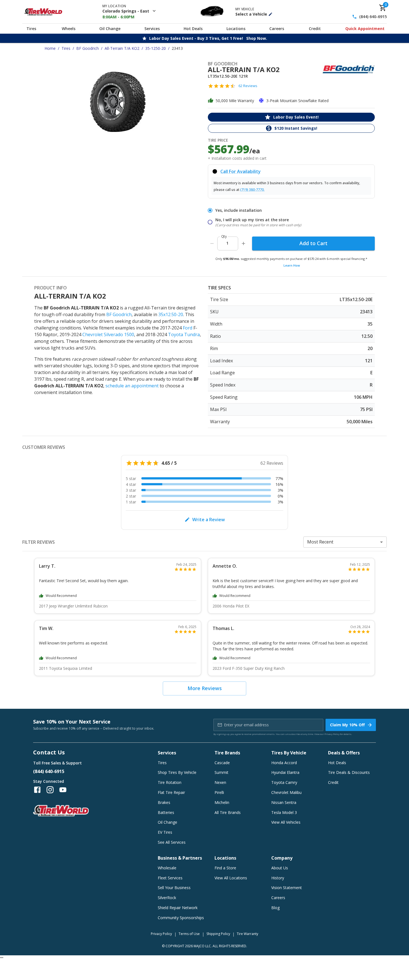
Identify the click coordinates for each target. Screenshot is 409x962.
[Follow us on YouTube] (63, 790)
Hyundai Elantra (285, 772)
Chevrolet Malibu (286, 792)
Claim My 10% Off (347, 724)
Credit (315, 28)
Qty (224, 236)
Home (50, 48)
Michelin (222, 802)
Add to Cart (313, 243)
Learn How (292, 265)
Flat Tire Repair (171, 792)
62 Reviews (247, 85)
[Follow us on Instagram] (50, 790)
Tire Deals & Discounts (349, 772)
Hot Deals (193, 28)
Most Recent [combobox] (320, 542)
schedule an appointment (132, 386)
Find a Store (225, 867)
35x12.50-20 (170, 314)
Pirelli (219, 792)
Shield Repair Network (178, 907)
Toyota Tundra (184, 334)
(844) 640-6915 (373, 16)
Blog (275, 907)
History (277, 877)
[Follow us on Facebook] (37, 790)
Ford (187, 328)
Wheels (68, 28)
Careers (276, 28)
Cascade (222, 762)
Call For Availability (240, 171)
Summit (221, 772)
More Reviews (205, 688)
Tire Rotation (169, 782)
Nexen (220, 782)
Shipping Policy (218, 933)
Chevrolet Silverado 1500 (108, 334)
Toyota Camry (284, 782)
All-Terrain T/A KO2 (122, 48)
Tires (31, 28)
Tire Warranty (247, 933)
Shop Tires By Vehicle (177, 772)
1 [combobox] (227, 243)
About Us (279, 867)
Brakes (164, 802)
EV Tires (165, 832)
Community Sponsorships (181, 917)
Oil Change (109, 28)
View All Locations (231, 877)
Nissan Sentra (283, 802)
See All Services (172, 842)
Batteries (166, 812)
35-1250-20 (155, 48)
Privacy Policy (331, 733)
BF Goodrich (87, 48)
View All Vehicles (285, 822)
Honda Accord (284, 762)
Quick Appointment (365, 28)
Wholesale (167, 867)
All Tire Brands (228, 812)
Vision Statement (286, 887)
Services (152, 28)
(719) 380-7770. (252, 189)
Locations (235, 28)
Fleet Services (170, 877)
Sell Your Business (174, 887)
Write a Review (208, 519)
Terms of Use (189, 933)
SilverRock (167, 897)
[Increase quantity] (243, 243)
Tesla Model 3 (284, 812)
